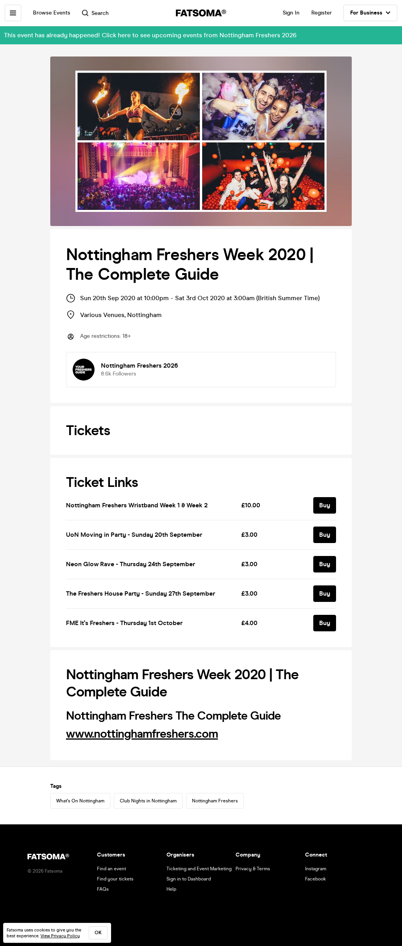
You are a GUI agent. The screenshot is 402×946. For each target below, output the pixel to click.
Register (321, 12)
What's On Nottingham (80, 801)
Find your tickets (115, 879)
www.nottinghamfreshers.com (142, 734)
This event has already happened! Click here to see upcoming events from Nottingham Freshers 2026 (150, 35)
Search (100, 13)
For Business (366, 12)
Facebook (315, 879)
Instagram (315, 868)
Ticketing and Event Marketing (199, 868)
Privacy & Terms (253, 868)
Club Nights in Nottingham (148, 801)
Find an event (111, 868)
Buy (324, 505)
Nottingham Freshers (215, 801)
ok (98, 932)
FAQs (103, 889)
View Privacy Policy (60, 936)
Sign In (291, 12)
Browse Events (51, 12)
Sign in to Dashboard (188, 879)
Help (171, 889)
